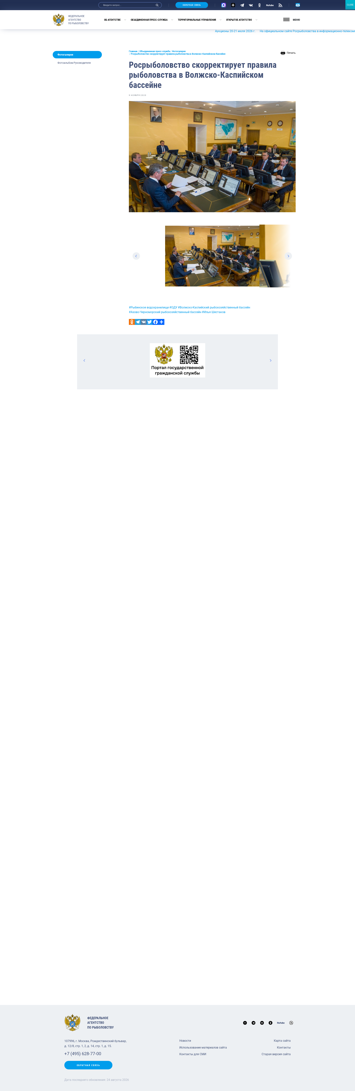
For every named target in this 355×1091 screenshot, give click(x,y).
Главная (133, 51)
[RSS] (280, 5)
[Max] (223, 5)
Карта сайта (282, 1040)
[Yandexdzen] (233, 5)
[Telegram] (242, 5)
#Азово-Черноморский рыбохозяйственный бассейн (165, 312)
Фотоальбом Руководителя (74, 62)
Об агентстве (112, 19)
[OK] (259, 5)
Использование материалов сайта (203, 1047)
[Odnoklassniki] (132, 322)
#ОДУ (173, 307)
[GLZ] (212, 256)
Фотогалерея (65, 54)
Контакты (284, 1047)
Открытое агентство (239, 19)
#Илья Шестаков (213, 312)
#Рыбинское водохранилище (149, 307)
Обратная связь (192, 5)
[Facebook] (155, 322)
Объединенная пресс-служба (149, 19)
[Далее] (270, 360)
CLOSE (350, 5)
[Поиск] (157, 5)
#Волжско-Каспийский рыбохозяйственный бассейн (214, 307)
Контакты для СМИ (192, 1054)
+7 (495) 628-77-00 (82, 1053)
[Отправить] (161, 322)
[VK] (251, 5)
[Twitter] (150, 322)
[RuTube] (270, 5)
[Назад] (84, 360)
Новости (185, 1040)
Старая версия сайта (276, 1054)
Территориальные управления (197, 19)
